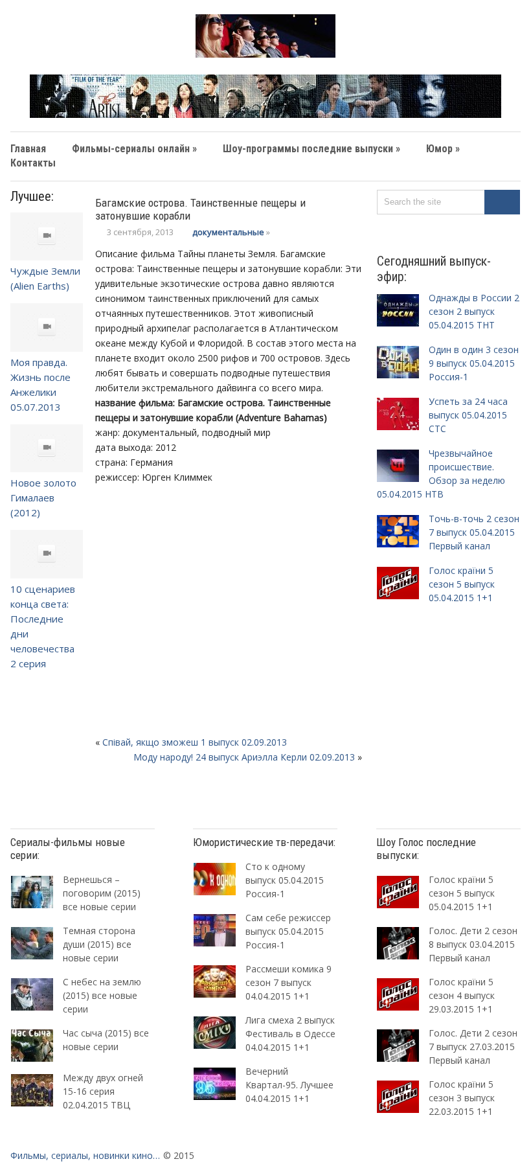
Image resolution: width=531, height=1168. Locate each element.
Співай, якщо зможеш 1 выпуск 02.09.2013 (194, 742)
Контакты (33, 163)
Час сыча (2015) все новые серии (106, 1040)
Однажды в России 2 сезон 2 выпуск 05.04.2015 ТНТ (474, 311)
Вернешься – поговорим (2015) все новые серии (102, 893)
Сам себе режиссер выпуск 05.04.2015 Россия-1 (288, 931)
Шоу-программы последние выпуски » (311, 149)
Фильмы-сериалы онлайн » (134, 149)
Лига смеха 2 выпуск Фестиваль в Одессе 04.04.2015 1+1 (290, 1033)
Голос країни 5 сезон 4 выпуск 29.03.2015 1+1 (462, 995)
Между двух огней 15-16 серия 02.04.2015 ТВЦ (103, 1091)
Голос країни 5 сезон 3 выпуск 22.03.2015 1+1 (462, 1097)
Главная (28, 149)
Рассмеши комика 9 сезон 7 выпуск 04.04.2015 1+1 (288, 982)
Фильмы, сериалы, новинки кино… (85, 1155)
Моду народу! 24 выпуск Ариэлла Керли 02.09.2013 (244, 757)
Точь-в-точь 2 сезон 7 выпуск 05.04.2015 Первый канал (474, 532)
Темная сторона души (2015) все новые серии (99, 944)
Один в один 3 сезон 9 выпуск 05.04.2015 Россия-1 (474, 363)
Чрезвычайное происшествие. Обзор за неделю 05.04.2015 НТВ (441, 473)
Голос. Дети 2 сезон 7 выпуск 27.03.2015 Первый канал (473, 1046)
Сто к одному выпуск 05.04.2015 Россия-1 (284, 880)
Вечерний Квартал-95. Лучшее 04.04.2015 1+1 (289, 1085)
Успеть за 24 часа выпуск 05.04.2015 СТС (468, 415)
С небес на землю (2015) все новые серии (102, 995)
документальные (228, 232)
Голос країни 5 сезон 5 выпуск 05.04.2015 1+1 (462, 584)
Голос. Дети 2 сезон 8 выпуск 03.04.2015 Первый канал (473, 944)
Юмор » (443, 149)
